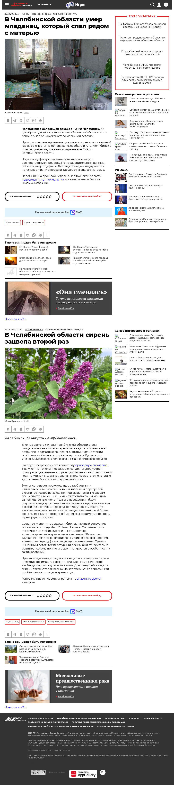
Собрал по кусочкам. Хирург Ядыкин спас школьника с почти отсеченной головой (149, 113)
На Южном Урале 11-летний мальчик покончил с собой (33, 248)
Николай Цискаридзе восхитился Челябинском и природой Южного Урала (91, 649)
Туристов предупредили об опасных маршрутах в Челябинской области (142, 39)
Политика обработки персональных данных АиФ (98, 722)
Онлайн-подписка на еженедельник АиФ (79, 718)
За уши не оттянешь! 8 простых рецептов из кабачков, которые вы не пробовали (149, 394)
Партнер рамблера (57, 772)
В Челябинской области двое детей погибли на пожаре (35, 259)
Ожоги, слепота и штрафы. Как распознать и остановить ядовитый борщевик (35, 649)
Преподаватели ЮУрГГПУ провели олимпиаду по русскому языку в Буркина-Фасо (142, 80)
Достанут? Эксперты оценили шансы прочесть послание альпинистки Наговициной (149, 135)
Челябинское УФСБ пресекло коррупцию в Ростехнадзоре (142, 66)
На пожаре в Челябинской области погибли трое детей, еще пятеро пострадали (37, 272)
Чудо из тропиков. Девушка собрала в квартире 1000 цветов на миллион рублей (36, 660)
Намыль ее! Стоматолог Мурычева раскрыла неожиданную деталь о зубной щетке (147, 349)
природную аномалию (91, 465)
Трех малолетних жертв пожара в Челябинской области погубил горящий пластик (90, 261)
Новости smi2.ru (16, 319)
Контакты (134, 718)
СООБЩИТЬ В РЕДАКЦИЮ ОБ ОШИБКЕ (115, 726)
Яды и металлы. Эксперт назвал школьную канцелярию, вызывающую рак (146, 124)
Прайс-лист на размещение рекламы (48, 722)
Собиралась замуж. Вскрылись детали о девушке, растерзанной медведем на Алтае (146, 338)
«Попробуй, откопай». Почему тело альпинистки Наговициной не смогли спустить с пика (148, 157)
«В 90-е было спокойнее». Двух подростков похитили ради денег (147, 359)
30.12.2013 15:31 (12, 14)
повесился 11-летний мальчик (43, 179)
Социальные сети (152, 718)
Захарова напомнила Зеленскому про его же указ (146, 209)
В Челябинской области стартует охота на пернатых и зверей (142, 53)
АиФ (26, 112)
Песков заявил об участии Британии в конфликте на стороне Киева (147, 175)
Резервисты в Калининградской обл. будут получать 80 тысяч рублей (148, 220)
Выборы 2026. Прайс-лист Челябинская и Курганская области (60, 726)
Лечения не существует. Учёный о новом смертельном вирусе (147, 100)
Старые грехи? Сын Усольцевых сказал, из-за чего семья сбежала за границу (148, 146)
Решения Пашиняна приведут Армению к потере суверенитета (145, 198)
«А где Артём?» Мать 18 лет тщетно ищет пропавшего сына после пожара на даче (147, 372)
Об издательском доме (40, 718)
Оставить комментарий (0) (87, 196)
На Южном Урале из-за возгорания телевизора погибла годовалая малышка (90, 250)
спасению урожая (89, 578)
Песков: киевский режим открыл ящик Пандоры (145, 186)
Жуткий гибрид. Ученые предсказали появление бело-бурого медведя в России (149, 383)
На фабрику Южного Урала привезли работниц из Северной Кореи (142, 25)
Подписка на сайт (115, 718)
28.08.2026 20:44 (13, 329)
